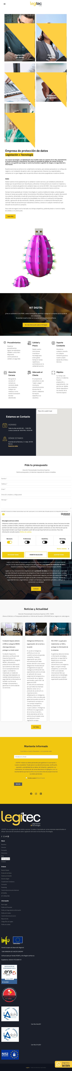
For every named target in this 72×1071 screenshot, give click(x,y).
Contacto (3, 862)
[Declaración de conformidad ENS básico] (36, 1014)
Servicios (3, 847)
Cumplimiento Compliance (7, 882)
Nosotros (3, 844)
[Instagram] (36, 794)
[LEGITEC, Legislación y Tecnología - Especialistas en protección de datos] (36, 4)
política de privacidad (36, 772)
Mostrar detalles (62, 549)
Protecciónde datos (20, 56)
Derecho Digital (5, 879)
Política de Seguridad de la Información (11, 910)
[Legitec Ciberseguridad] (36, 995)
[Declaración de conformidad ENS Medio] (36, 974)
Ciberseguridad (5, 859)
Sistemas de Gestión (6, 876)
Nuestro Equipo (5, 870)
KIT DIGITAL (4, 893)
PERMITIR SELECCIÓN (36, 555)
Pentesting (4, 887)
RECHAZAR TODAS (13, 555)
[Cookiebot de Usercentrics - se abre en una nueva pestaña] (62, 514)
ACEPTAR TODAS (59, 555)
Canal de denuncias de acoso (8, 916)
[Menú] (5, 4)
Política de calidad (5, 924)
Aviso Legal (4, 904)
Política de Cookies (6, 913)
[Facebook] (31, 794)
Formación (4, 850)
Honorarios (4, 853)
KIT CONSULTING (5, 896)
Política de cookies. (26, 532)
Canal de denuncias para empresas (10, 890)
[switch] (27, 542)
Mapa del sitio (4, 919)
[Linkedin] (41, 794)
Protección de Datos (6, 873)
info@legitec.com (50, 769)
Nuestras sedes (13, 446)
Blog (2, 856)
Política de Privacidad (40, 778)
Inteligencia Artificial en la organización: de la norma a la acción (35, 644)
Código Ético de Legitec (7, 921)
